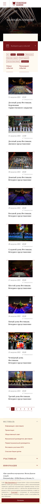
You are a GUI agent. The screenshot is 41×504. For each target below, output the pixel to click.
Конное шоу (20, 54)
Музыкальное (29, 54)
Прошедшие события (24, 67)
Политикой (14, 492)
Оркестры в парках (12, 58)
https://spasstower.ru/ (11, 482)
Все (8, 54)
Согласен (20, 500)
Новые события (9, 67)
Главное (13, 54)
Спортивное (25, 61)
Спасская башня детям (13, 61)
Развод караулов (24, 58)
